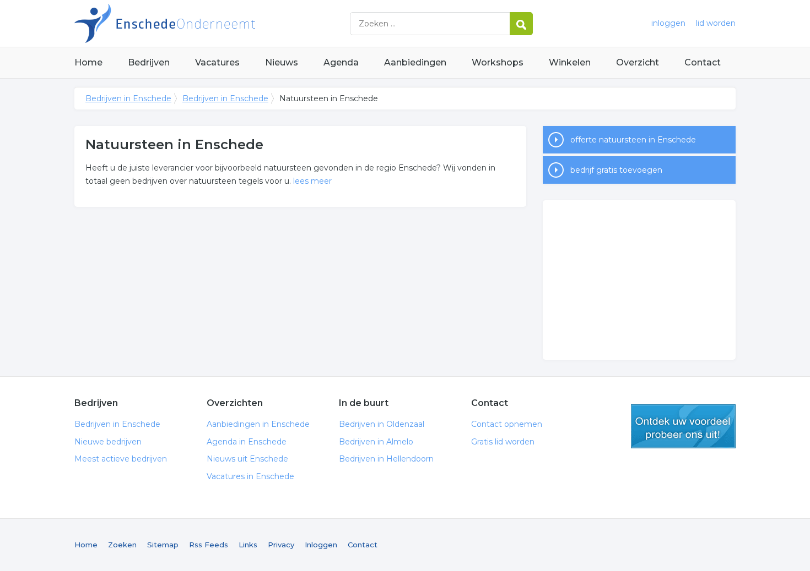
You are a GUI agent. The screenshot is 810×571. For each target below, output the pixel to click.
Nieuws (281, 62)
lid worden (716, 23)
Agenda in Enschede (247, 442)
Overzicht (637, 62)
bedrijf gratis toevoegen (616, 170)
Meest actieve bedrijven (120, 459)
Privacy (281, 544)
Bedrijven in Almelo (376, 442)
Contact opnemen (506, 424)
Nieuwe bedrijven (108, 442)
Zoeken (122, 544)
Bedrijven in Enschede (212, 23)
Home (88, 62)
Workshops (497, 62)
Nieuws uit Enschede (247, 459)
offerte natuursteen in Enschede (633, 140)
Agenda (341, 62)
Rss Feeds (208, 544)
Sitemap (163, 544)
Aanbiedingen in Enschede (258, 424)
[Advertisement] (639, 280)
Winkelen (570, 62)
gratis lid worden (683, 426)
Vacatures (217, 62)
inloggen (668, 23)
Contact (702, 62)
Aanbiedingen (415, 62)
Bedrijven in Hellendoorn (386, 459)
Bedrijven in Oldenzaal (381, 424)
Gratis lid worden (502, 442)
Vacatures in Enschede (250, 476)
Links (248, 544)
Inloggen (321, 544)
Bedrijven (149, 62)
